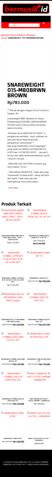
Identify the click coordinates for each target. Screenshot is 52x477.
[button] (26, 18)
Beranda (5, 35)
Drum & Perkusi (18, 35)
